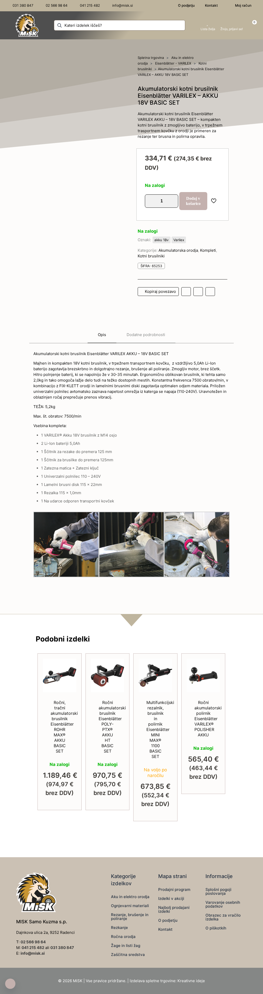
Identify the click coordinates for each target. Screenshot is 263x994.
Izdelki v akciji (171, 898)
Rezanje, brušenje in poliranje (129, 916)
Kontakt (165, 929)
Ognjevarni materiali (130, 905)
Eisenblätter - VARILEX (173, 63)
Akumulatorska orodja (178, 250)
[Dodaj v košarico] (69, 666)
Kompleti (208, 250)
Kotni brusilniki (151, 256)
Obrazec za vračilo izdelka (223, 917)
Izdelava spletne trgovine (152, 980)
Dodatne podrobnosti (146, 334)
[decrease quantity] (150, 201)
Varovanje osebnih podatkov (222, 904)
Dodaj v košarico (193, 201)
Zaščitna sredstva (128, 954)
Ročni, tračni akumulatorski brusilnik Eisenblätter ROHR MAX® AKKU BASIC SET (64, 727)
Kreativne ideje (191, 980)
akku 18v (161, 240)
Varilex (178, 240)
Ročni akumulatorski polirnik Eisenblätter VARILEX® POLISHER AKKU (208, 718)
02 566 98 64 (33, 941)
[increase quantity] (172, 201)
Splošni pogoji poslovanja (218, 891)
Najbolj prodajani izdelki (174, 909)
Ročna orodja (123, 936)
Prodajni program (174, 889)
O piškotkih (215, 928)
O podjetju (167, 920)
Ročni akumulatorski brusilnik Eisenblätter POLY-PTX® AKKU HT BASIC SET (112, 727)
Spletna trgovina (151, 58)
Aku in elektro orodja (130, 896)
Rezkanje (119, 927)
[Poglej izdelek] (69, 677)
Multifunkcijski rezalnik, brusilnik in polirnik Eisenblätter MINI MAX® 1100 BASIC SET (160, 729)
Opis (102, 334)
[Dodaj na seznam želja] (69, 688)
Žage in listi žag (125, 945)
